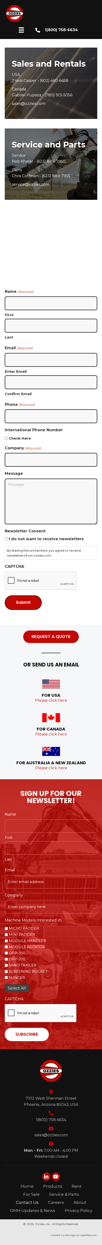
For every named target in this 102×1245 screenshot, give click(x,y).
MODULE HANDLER (27, 940)
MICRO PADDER (24, 928)
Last (9, 337)
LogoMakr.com (88, 1235)
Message (14, 473)
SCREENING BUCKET (28, 971)
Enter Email (16, 371)
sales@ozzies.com (51, 1135)
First (9, 315)
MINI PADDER (22, 934)
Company (23, 448)
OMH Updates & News (32, 1210)
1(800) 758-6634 (61, 30)
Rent (77, 1186)
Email (18, 870)
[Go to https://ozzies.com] (51, 13)
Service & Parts (64, 1194)
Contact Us (27, 1202)
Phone (20, 404)
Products (52, 1186)
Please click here (51, 700)
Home (27, 1186)
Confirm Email (18, 394)
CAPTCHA (14, 566)
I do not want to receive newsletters (46, 539)
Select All (17, 988)
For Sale (31, 1194)
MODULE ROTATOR (27, 947)
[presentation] (41, 1013)
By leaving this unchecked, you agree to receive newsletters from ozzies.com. (44, 553)
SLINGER (17, 977)
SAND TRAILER (22, 965)
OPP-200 (17, 959)
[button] (51, 636)
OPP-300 (17, 953)
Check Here (20, 438)
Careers (56, 1202)
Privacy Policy (78, 1210)
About (80, 1202)
